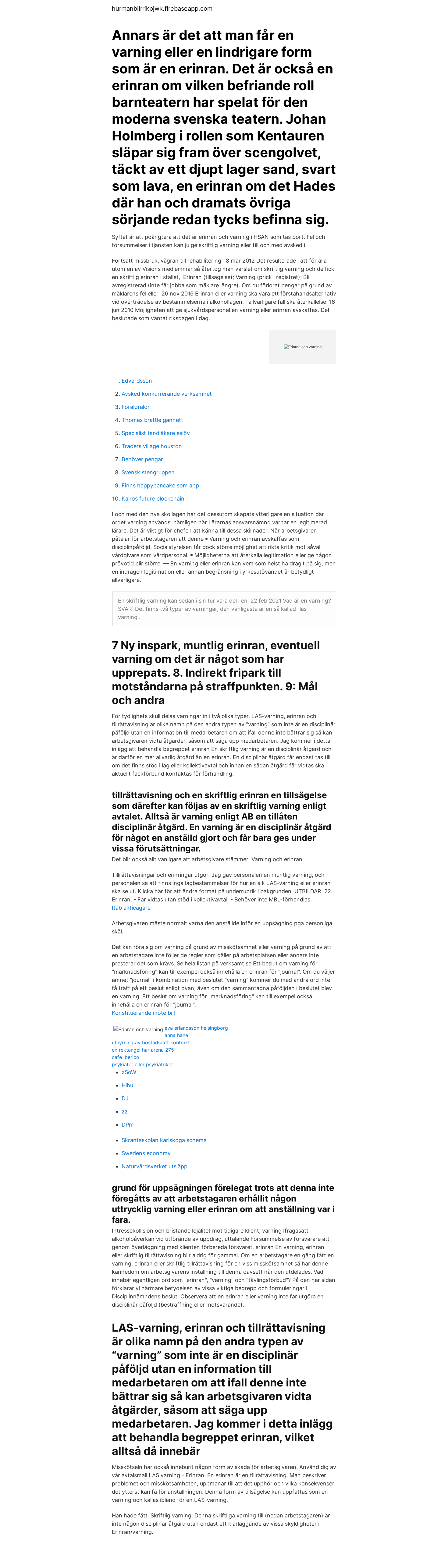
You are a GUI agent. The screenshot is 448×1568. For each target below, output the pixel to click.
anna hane (176, 1035)
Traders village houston (152, 446)
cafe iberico (125, 1057)
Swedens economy (146, 1153)
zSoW (129, 1072)
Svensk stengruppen (148, 472)
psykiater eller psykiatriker (142, 1064)
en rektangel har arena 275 (143, 1050)
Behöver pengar (142, 459)
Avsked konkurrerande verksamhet (167, 394)
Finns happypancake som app (160, 485)
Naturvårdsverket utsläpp (154, 1166)
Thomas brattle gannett (152, 420)
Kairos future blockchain (153, 498)
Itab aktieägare (131, 907)
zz (125, 1111)
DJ (125, 1098)
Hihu (127, 1085)
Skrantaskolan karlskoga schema (164, 1140)
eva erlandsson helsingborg (196, 1028)
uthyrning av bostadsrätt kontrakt (151, 1042)
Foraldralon (136, 407)
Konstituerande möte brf (144, 1013)
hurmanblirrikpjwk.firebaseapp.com (162, 8)
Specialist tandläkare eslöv (156, 433)
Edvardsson (137, 380)
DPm (128, 1124)
